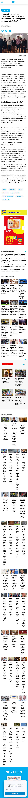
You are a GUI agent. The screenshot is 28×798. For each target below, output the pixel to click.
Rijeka (4, 189)
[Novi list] (14, 2)
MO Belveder (6, 199)
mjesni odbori (15, 193)
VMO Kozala (19, 196)
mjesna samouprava (8, 196)
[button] (24, 228)
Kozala (20, 189)
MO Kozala (5, 193)
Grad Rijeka (12, 189)
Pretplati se (15, 793)
